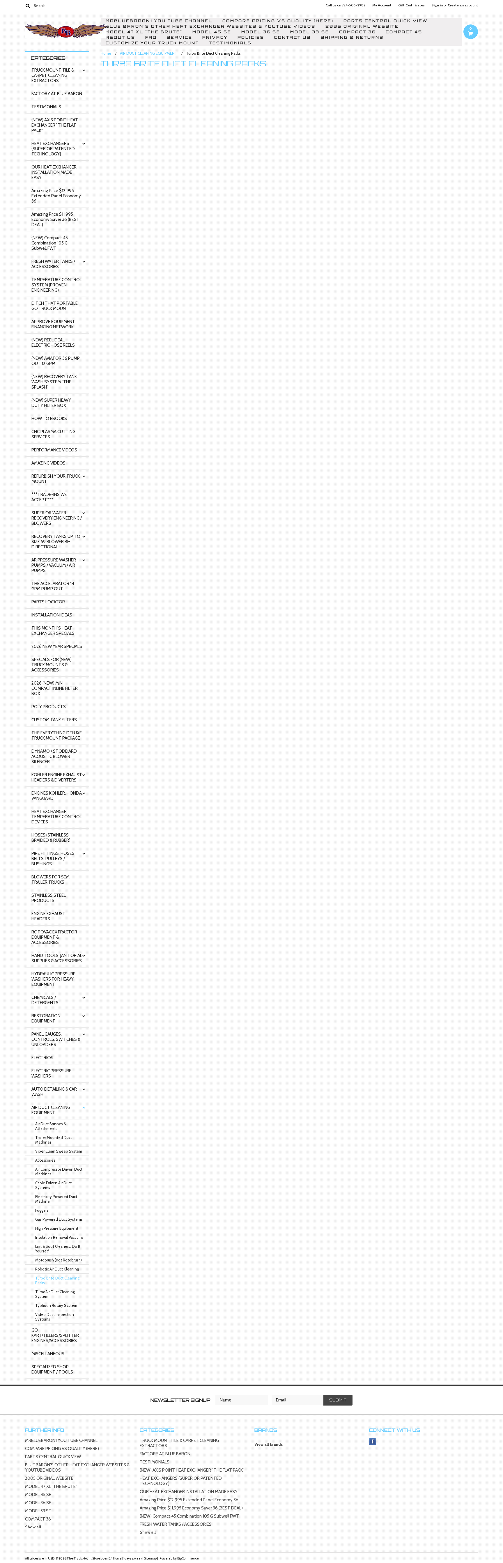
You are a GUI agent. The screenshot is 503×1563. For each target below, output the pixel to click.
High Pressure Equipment (56, 1228)
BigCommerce (188, 1558)
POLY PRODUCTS (48, 706)
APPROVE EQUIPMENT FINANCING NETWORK (53, 324)
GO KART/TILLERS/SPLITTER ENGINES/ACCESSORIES (55, 1335)
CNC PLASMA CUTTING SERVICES (53, 434)
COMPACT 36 (357, 32)
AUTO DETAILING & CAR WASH (54, 1092)
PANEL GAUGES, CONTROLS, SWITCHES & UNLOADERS (55, 1039)
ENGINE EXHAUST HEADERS (48, 916)
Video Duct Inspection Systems (54, 1316)
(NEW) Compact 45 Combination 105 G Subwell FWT (49, 243)
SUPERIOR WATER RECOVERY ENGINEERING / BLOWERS (56, 518)
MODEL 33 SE (309, 32)
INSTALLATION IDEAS (51, 615)
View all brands (268, 1444)
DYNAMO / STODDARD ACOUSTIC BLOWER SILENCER (54, 756)
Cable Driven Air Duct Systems (53, 1185)
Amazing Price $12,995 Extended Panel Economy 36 (56, 196)
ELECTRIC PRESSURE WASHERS (51, 1073)
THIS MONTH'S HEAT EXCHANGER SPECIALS (53, 630)
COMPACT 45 (404, 32)
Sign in (437, 5)
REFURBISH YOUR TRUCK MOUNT (55, 479)
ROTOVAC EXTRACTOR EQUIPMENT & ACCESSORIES (54, 937)
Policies (251, 37)
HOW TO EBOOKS (49, 418)
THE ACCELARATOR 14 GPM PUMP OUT (52, 586)
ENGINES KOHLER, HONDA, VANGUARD (57, 796)
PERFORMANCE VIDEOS (54, 450)
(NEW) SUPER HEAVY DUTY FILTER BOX (51, 403)
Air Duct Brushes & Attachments (50, 1126)
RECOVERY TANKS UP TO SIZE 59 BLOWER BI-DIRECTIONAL (55, 542)
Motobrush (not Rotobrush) (58, 1260)
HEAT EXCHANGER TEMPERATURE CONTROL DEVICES (56, 817)
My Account (382, 5)
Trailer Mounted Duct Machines (53, 1139)
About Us (120, 37)
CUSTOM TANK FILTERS (54, 719)
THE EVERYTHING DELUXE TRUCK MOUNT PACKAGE (56, 735)
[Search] (27, 5)
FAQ (151, 37)
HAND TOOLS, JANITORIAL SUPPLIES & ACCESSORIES (56, 958)
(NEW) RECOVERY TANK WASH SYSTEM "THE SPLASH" (54, 382)
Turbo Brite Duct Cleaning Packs (57, 1280)
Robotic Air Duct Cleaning (57, 1269)
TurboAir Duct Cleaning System (55, 1294)
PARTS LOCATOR (48, 602)
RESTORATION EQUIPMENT (46, 1018)
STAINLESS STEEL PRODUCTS (48, 898)
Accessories (45, 1160)
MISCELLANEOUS (47, 1353)
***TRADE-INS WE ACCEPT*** (49, 497)
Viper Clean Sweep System (58, 1151)
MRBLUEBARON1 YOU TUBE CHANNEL (159, 21)
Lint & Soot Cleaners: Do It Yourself (57, 1248)
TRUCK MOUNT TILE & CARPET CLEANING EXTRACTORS (52, 75)
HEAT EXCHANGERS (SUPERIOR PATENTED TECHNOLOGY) (53, 149)
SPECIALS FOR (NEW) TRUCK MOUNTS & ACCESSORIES (51, 665)
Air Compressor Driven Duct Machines (58, 1171)
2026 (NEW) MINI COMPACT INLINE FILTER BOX (54, 688)
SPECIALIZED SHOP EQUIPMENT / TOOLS (52, 1369)
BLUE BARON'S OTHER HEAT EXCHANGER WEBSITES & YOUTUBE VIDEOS (211, 26)
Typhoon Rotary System (56, 1305)
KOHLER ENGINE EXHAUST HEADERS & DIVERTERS (56, 777)
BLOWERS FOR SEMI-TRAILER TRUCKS (51, 879)
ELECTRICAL (42, 1057)
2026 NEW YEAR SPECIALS (56, 646)
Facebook (372, 1441)
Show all (33, 1527)
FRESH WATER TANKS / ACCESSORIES (53, 264)
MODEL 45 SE (211, 32)
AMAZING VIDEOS (48, 463)
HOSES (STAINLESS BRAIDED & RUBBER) (50, 837)
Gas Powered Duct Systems (59, 1219)
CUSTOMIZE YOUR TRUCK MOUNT (152, 43)
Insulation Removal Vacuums (59, 1237)
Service (179, 37)
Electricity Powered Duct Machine (56, 1199)
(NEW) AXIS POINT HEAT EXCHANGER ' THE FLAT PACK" (54, 125)
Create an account (463, 5)
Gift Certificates (411, 5)
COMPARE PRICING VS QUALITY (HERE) (278, 21)
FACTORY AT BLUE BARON (56, 93)
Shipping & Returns (352, 37)
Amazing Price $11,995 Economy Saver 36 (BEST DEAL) (55, 219)
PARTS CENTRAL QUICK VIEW (385, 21)
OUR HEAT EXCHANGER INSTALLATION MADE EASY (54, 172)
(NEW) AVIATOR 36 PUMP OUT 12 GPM (55, 361)
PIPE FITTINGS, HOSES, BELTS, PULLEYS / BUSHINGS (53, 858)
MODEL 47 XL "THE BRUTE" (144, 32)
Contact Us (292, 37)
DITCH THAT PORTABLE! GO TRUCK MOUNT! (55, 306)
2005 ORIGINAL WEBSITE (362, 26)
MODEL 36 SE (260, 32)
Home (106, 53)
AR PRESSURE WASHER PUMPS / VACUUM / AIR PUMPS (53, 565)
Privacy (215, 37)
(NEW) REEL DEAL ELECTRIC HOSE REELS (53, 342)
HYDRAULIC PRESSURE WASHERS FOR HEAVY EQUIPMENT (53, 979)
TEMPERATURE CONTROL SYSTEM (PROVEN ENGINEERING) (56, 285)
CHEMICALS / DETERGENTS (45, 1000)
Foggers (42, 1210)
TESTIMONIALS (230, 43)
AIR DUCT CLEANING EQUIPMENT (50, 1110)
